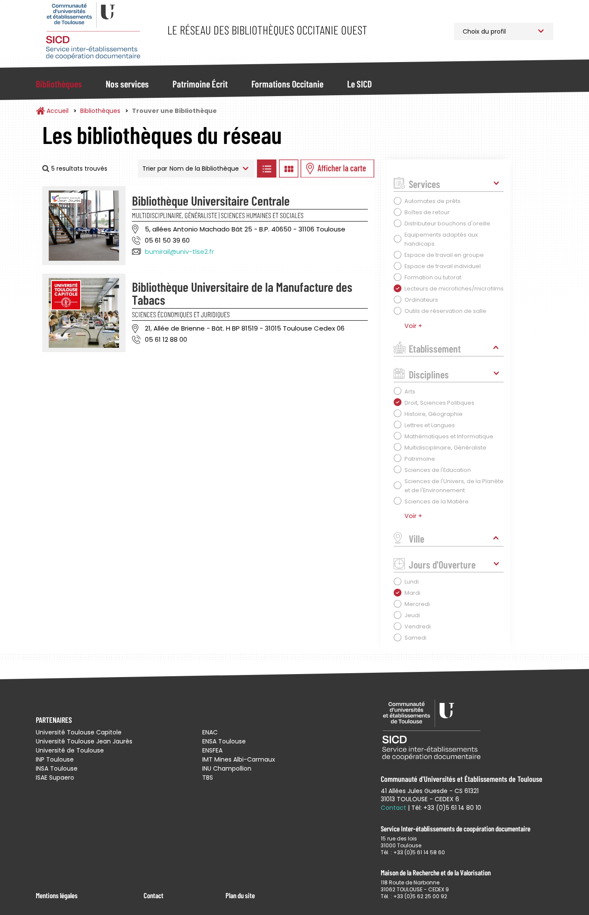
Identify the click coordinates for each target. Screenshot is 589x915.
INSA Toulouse (57, 768)
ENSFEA (212, 750)
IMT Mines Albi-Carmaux (238, 759)
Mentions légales (57, 895)
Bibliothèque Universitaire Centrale (211, 200)
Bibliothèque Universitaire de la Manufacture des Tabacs (242, 293)
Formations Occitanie (287, 83)
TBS (207, 777)
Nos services (127, 83)
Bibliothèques (59, 83)
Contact (153, 895)
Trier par (154, 168)
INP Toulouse (55, 759)
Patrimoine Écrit (200, 83)
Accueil (58, 111)
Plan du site (240, 895)
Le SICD (359, 83)
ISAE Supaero (55, 777)
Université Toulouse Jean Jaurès (84, 741)
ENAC (210, 732)
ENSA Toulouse (224, 741)
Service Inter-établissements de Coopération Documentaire (93, 31)
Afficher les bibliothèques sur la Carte (337, 168)
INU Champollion (226, 768)
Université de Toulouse (70, 750)
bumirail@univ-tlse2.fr (179, 251)
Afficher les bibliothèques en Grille (288, 168)
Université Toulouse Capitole (79, 732)
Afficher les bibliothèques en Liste (266, 168)
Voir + (413, 326)
